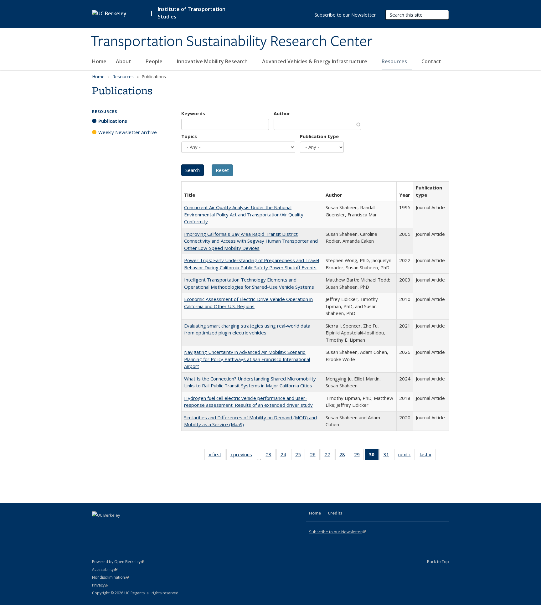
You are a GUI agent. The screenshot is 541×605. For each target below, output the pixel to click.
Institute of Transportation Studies (191, 13)
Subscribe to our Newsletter (345, 15)
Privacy (100, 585)
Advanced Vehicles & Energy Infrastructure (315, 61)
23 (271, 455)
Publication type (319, 136)
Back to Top (438, 561)
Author (282, 113)
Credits (335, 513)
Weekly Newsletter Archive (127, 132)
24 (285, 455)
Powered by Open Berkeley (118, 561)
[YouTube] (122, 525)
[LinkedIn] (109, 525)
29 (359, 455)
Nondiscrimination (110, 577)
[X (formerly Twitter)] (97, 525)
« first (217, 455)
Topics (189, 136)
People (155, 61)
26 (315, 455)
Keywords (193, 113)
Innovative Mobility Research (213, 61)
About (124, 61)
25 (300, 455)
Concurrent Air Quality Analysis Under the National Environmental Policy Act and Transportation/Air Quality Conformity (243, 214)
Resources (395, 61)
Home (99, 61)
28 (344, 455)
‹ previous (243, 455)
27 (329, 455)
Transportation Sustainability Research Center (231, 41)
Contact (431, 61)
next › (406, 455)
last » (427, 455)
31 (388, 455)
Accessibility (104, 569)
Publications (112, 121)
